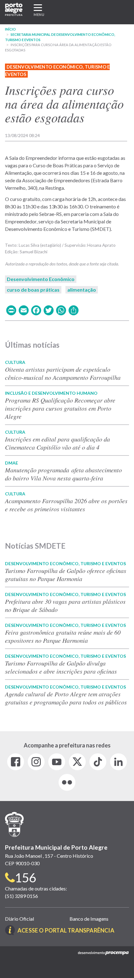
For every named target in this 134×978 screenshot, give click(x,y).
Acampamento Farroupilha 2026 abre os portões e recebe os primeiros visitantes (66, 505)
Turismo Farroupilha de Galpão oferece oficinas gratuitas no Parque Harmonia (65, 574)
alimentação (81, 290)
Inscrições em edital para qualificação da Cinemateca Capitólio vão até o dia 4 (57, 443)
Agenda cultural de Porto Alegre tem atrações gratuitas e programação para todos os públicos (66, 698)
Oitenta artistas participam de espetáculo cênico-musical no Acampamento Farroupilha (63, 373)
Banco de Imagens (88, 919)
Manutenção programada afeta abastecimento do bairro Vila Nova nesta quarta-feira (63, 474)
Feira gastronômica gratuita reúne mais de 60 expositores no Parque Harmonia (63, 636)
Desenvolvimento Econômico (40, 279)
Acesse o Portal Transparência (65, 930)
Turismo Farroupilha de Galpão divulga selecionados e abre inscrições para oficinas (61, 667)
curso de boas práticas (33, 290)
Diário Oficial (19, 919)
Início (10, 29)
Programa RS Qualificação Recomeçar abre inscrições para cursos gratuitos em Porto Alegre (60, 408)
